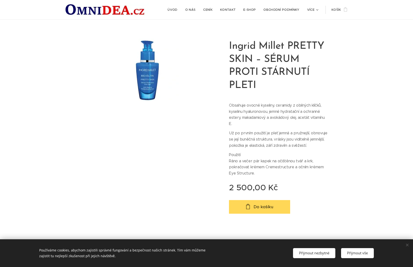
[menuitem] (173, 10)
